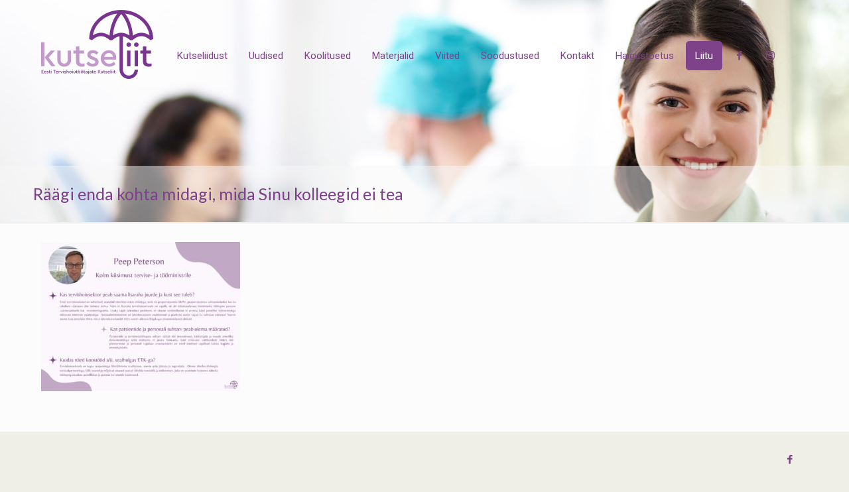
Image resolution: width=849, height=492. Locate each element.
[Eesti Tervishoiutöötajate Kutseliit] (97, 44)
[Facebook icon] (790, 459)
